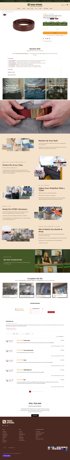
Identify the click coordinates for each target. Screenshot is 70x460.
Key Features (10, 58)
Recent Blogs (21, 437)
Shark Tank (21, 433)
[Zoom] (38, 15)
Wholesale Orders (22, 434)
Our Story (20, 431)
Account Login (38, 431)
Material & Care (11, 72)
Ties (36, 8)
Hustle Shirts (5, 433)
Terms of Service (22, 440)
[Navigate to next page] (42, 391)
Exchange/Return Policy (40, 439)
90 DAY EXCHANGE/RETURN (6, 1)
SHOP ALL (18, 8)
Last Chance (46, 8)
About (51, 8)
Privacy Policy (21, 439)
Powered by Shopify (17, 453)
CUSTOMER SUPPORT (40, 429)
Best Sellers (4, 431)
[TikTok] (8, 425)
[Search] (65, 5)
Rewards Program (39, 434)
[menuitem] (19, 8)
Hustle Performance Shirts (26, 296)
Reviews (20, 436)
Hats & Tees (4, 441)
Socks (40, 8)
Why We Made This (12, 75)
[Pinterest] (45, 38)
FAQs (36, 437)
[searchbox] (9, 334)
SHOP (4, 429)
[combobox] (19, 334)
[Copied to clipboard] (49, 38)
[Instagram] (6, 426)
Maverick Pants (7, 296)
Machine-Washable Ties (41, 296)
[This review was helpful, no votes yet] (61, 346)
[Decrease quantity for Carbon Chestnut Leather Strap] (43, 29)
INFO (20, 429)
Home (3, 11)
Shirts (24, 8)
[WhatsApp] (47, 38)
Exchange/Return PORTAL (40, 433)
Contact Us (37, 436)
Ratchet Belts (5, 436)
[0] (66, 5)
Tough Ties (4, 437)
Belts (32, 8)
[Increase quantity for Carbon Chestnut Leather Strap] (46, 29)
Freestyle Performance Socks (58, 295)
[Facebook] (43, 38)
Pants (28, 8)
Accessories (4, 440)
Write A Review (51, 312)
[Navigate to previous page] (28, 391)
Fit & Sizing (10, 69)
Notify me (55, 32)
